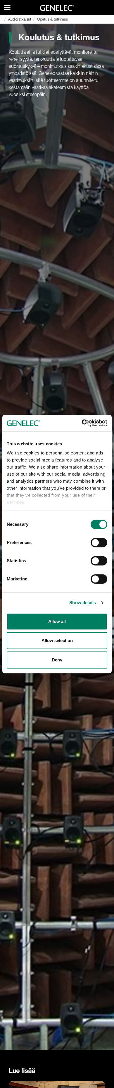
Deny (57, 659)
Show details (82, 602)
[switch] (99, 542)
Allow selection (57, 640)
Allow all (57, 621)
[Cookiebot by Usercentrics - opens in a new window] (82, 423)
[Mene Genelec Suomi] (57, 8)
